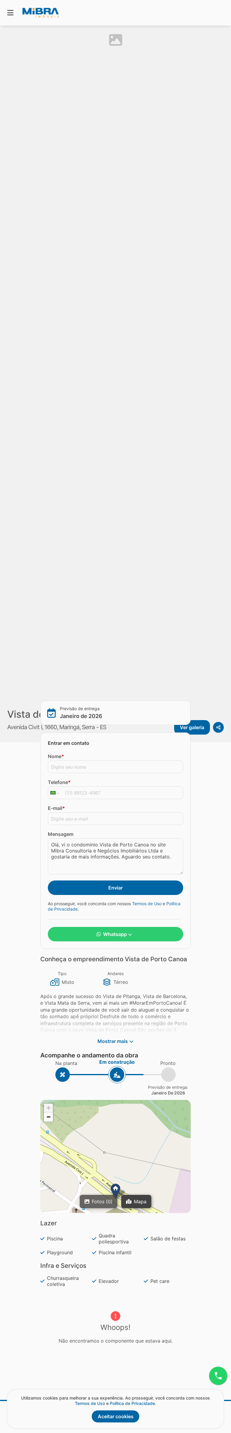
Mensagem (60, 834)
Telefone (59, 782)
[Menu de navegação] (10, 13)
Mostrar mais (112, 1041)
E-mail (56, 808)
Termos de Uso (147, 903)
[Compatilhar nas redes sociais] (218, 727)
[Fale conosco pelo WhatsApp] (218, 1376)
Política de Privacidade (132, 1403)
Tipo (62, 973)
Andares (115, 973)
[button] (115, 1191)
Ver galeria (192, 727)
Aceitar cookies (116, 1416)
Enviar (115, 888)
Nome (56, 756)
